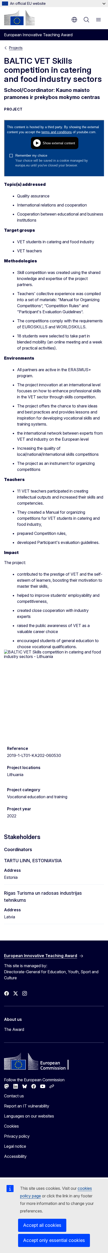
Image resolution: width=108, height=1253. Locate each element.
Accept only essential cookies (54, 1240)
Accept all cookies (42, 1225)
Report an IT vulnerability (26, 1105)
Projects (16, 48)
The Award (14, 1029)
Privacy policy (17, 1136)
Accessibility (15, 1156)
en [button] (74, 19)
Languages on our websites (29, 1116)
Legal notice (15, 1146)
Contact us (14, 1095)
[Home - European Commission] (19, 17)
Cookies (11, 1126)
